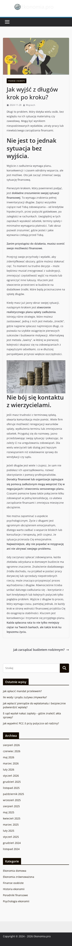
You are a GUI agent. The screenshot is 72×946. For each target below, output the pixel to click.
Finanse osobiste (16, 80)
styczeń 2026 (11, 775)
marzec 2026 (11, 763)
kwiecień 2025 (11, 818)
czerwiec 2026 (11, 751)
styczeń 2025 (11, 837)
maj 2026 (8, 757)
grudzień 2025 (12, 781)
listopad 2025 (11, 788)
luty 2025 (8, 830)
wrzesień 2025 (12, 800)
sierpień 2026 (11, 745)
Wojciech (30, 105)
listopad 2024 (11, 849)
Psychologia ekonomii (16, 901)
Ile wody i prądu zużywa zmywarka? (25, 697)
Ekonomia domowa (14, 870)
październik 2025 (13, 794)
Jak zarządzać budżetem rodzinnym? (39, 650)
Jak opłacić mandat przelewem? (22, 691)
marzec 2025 (11, 824)
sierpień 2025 (11, 806)
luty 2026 (8, 769)
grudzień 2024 (12, 843)
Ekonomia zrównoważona (18, 877)
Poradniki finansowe (15, 895)
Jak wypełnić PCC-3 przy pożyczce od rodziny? (31, 723)
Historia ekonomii (14, 889)
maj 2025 (8, 812)
